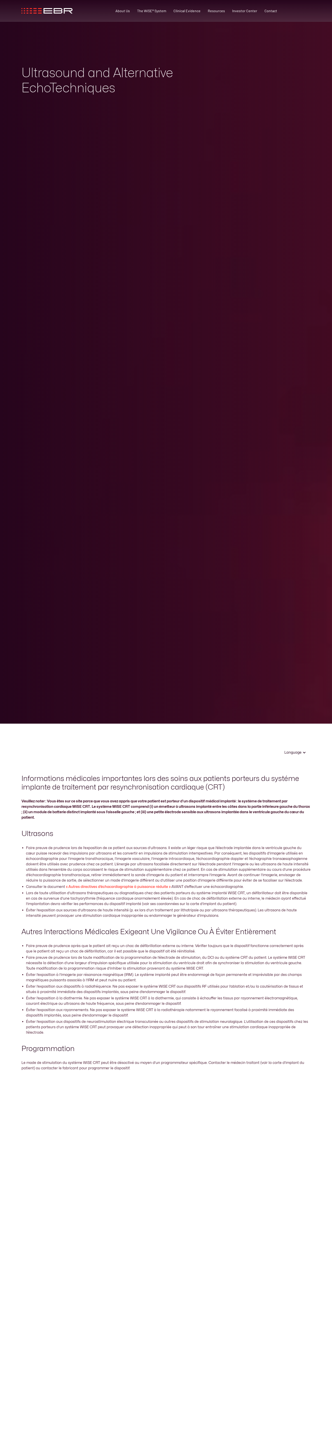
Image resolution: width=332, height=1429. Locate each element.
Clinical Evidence (187, 11)
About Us (122, 11)
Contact (270, 11)
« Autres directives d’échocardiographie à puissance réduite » (118, 887)
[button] (295, 752)
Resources (216, 11)
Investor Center (244, 11)
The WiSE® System (151, 11)
